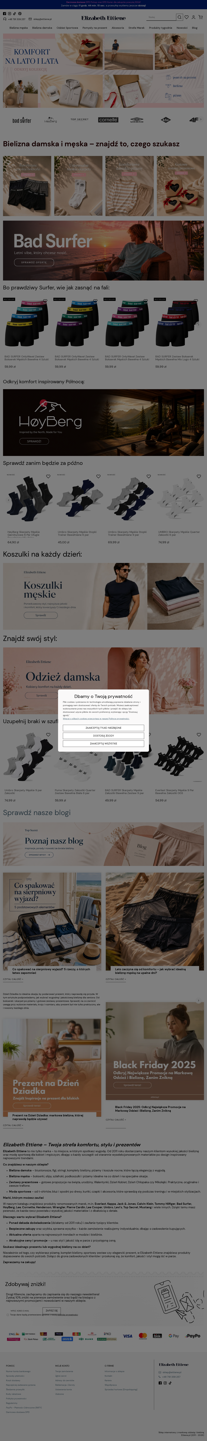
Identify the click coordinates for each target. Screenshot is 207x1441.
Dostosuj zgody (103, 736)
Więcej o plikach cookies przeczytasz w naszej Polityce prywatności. (96, 718)
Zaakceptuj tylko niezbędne (103, 728)
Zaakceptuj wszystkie (103, 743)
